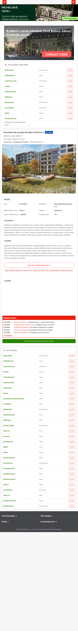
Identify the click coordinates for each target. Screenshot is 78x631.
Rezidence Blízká (8, 587)
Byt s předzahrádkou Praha (55, 302)
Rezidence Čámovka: (21, 362)
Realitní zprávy (9, 350)
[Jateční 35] (39, 465)
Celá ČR (11, 302)
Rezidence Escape (10, 118)
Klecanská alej (9, 102)
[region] (39, 330)
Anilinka (7, 86)
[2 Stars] (19, 166)
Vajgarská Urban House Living (24, 356)
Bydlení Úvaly (7, 614)
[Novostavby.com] (39, 2)
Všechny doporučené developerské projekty (39, 459)
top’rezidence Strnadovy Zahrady (13, 603)
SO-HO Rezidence (10, 91)
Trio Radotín (7, 609)
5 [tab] (37, 223)
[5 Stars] (49, 166)
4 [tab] (35, 223)
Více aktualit (8, 367)
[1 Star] (9, 166)
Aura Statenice (9, 107)
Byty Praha (68, 302)
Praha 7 (30, 302)
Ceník (70, 70)
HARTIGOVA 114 (10, 75)
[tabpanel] (39, 201)
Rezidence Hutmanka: (21, 364)
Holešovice (18, 302)
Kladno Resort (9, 70)
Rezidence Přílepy (20, 354)
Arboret (5, 598)
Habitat (7, 113)
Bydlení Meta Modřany (21, 359)
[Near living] (39, 372)
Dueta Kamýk (7, 593)
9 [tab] (47, 223)
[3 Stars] (29, 166)
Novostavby (8, 176)
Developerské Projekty (20, 176)
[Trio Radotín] (39, 132)
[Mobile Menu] (4, 2)
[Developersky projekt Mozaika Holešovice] (39, 201)
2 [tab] (30, 223)
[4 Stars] (39, 166)
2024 (35, 302)
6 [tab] (40, 223)
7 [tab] (42, 223)
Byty (6, 302)
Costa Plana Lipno (10, 81)
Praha (25, 302)
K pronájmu (48, 158)
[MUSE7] (39, 27)
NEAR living (8, 97)
